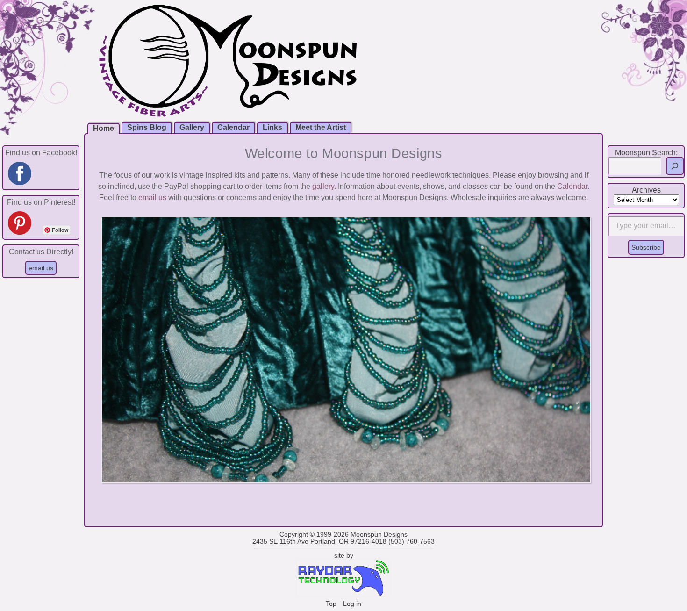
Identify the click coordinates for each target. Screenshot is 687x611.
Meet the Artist (320, 127)
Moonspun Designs (379, 534)
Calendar (233, 127)
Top (331, 603)
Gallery (191, 127)
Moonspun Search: (646, 153)
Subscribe (646, 247)
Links (272, 127)
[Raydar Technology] (343, 594)
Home (103, 128)
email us (152, 197)
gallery (323, 186)
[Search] (675, 166)
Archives (646, 190)
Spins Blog (146, 127)
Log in (352, 603)
